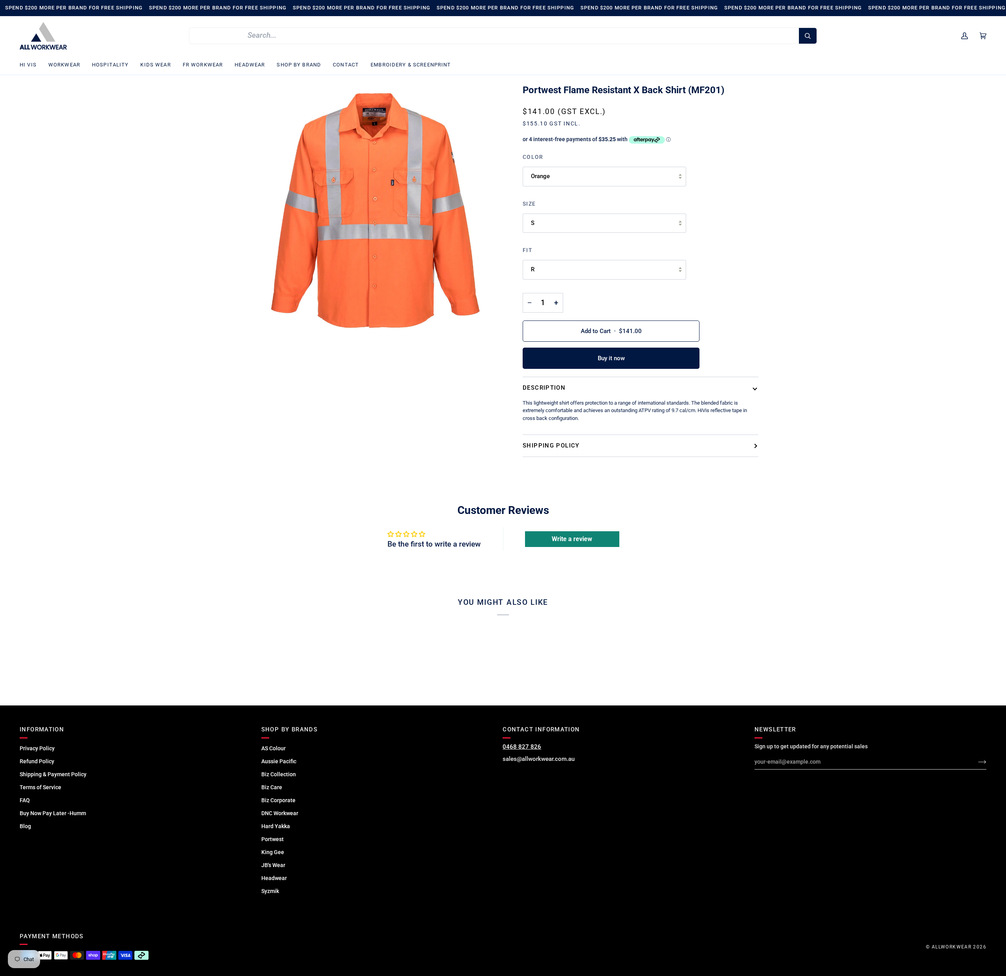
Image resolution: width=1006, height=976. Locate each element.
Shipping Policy (551, 445)
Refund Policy (37, 761)
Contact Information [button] (541, 729)
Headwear (274, 878)
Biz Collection (278, 774)
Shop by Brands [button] (289, 729)
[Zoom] (375, 211)
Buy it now (611, 358)
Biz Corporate (278, 800)
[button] (31, 65)
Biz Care (271, 787)
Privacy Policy (37, 748)
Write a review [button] (572, 539)
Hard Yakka (275, 826)
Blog (25, 826)
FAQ (25, 800)
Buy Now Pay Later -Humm (53, 813)
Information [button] (42, 729)
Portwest (272, 839)
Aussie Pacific (278, 761)
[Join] (976, 761)
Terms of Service (40, 787)
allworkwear (951, 947)
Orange (540, 176)
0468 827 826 (522, 746)
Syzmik (270, 891)
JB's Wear (273, 865)
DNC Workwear (279, 813)
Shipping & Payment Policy (53, 774)
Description (544, 387)
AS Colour (273, 748)
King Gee (272, 852)
